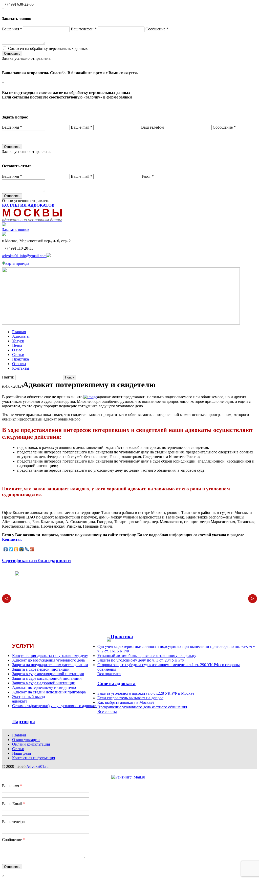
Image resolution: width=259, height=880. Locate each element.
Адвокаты (21, 336)
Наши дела (21, 753)
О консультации (26, 739)
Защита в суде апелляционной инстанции (48, 674)
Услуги (18, 341)
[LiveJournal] (27, 549)
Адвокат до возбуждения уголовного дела (48, 660)
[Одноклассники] (16, 549)
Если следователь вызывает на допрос (130, 698)
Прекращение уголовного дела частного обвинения (142, 707)
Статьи (18, 354)
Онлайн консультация (31, 744)
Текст (147, 176)
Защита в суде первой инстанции (41, 669)
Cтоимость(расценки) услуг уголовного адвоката (54, 706)
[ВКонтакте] (5, 549)
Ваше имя (12, 29)
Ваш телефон (84, 29)
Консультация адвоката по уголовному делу (50, 655)
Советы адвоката (116, 683)
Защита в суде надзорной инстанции (43, 683)
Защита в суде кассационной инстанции (47, 678)
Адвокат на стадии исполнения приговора (49, 692)
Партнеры (23, 721)
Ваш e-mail (81, 127)
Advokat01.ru (37, 766)
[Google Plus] (32, 549)
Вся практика (109, 674)
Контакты (20, 368)
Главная (19, 332)
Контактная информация (33, 758)
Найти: (8, 377)
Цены (17, 345)
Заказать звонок (15, 229)
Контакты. (12, 539)
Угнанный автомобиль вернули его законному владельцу (146, 655)
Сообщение (156, 29)
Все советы (107, 711)
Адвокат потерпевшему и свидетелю (44, 687)
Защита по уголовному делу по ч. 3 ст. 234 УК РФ (140, 660)
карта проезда (17, 263)
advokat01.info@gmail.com (24, 256)
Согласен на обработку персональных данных (48, 48)
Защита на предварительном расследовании (50, 665)
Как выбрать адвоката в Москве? (125, 702)
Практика (20, 359)
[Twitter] (11, 549)
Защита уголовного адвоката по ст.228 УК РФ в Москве (145, 693)
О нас (17, 350)
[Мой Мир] (21, 549)
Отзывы (19, 364)
